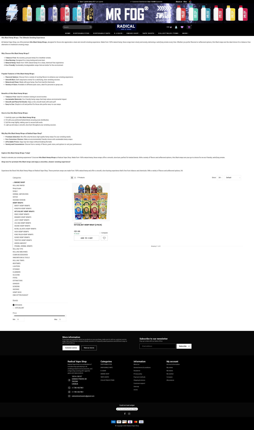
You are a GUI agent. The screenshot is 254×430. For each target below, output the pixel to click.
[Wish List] (182, 27)
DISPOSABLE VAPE (101, 33)
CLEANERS (16, 272)
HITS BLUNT (19, 308)
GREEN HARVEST (20, 243)
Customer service (71, 348)
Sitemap (136, 386)
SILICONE (16, 275)
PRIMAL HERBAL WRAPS (23, 246)
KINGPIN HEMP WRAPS (22, 209)
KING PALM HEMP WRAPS (23, 234)
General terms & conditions (142, 367)
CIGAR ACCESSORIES (20, 255)
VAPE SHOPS (148, 33)
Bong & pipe (17, 188)
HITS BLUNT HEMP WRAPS (24, 211)
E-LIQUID (118, 33)
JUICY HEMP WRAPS (21, 220)
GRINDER (16, 284)
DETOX (15, 197)
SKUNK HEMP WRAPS (22, 226)
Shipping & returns (139, 380)
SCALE (15, 191)
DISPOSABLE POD (81, 33)
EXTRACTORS (17, 281)
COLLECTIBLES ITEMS (168, 33)
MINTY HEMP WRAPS (22, 206)
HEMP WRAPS (18, 203)
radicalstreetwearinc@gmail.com (83, 396)
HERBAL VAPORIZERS (20, 194)
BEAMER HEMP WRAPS (22, 217)
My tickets (170, 370)
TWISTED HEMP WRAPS (23, 240)
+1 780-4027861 (78, 388)
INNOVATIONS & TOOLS (21, 258)
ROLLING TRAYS (18, 260)
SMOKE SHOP (133, 33)
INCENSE (16, 289)
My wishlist (170, 374)
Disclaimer (137, 370)
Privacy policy (138, 374)
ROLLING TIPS (18, 249)
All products (170, 380)
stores (136, 389)
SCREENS (16, 286)
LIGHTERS (16, 266)
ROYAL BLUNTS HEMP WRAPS (25, 229)
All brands (18, 305)
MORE (185, 33)
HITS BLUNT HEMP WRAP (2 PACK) (88, 225)
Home (67, 33)
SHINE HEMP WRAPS (22, 237)
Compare (104, 233)
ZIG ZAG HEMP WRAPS (22, 223)
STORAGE (16, 269)
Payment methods (139, 377)
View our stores (89, 348)
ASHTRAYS (16, 263)
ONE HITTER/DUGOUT (20, 295)
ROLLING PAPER (19, 185)
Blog (185, 1)
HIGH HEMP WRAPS (21, 232)
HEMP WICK (17, 292)
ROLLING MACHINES (20, 252)
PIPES (15, 278)
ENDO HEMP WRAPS (21, 214)
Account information (173, 364)
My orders (170, 367)
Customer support (139, 383)
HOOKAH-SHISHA (19, 200)
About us (179, 1)
